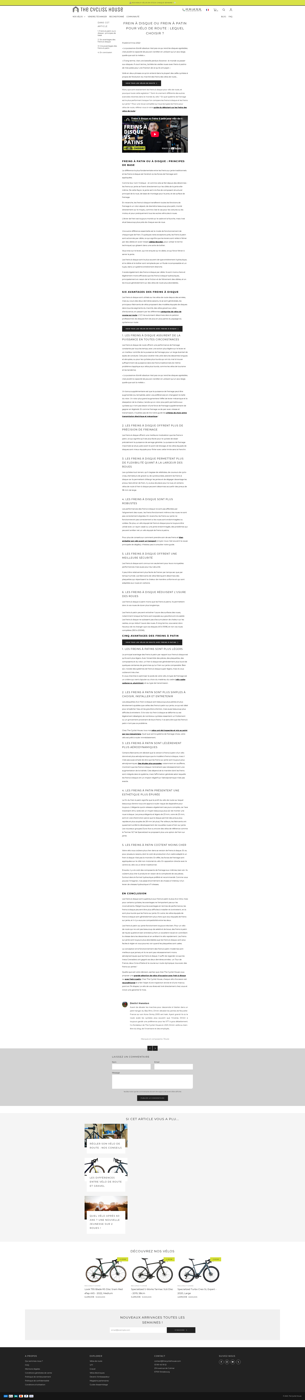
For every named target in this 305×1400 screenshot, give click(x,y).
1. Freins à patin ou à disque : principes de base (107, 33)
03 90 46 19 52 (193, 9)
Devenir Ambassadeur (99, 1377)
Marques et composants (151, 1039)
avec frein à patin (133, 979)
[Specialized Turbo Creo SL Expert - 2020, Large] (199, 1270)
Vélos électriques (97, 1373)
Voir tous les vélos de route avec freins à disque (151, 329)
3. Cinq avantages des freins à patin (107, 47)
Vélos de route (96, 1361)
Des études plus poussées (150, 763)
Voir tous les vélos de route (140, 83)
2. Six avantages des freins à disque (106, 41)
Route (166, 1039)
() (217, 10)
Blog (223, 17)
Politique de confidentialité (37, 1381)
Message (116, 1073)
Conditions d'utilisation (35, 1384)
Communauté (132, 17)
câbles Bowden (156, 242)
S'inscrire (180, 1330)
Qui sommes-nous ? (34, 1361)
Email (156, 1062)
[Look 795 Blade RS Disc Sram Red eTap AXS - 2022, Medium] (106, 1270)
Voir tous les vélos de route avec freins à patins (151, 642)
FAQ (230, 17)
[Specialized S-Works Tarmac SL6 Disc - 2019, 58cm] (152, 1270)
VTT (91, 1365)
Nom (114, 1062)
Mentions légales (32, 1369)
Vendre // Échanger (97, 17)
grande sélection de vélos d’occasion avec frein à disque (160, 975)
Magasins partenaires (99, 1381)
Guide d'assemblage (99, 1384)
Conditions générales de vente (38, 1373)
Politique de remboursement (38, 1377)
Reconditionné (116, 17)
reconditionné (128, 983)
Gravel (92, 1369)
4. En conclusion (105, 52)
